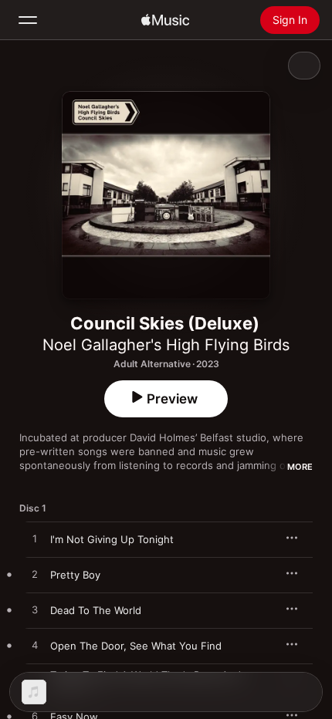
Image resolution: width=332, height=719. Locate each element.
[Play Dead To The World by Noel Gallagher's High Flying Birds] (34, 610)
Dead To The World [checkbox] (95, 610)
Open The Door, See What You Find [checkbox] (136, 646)
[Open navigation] (28, 20)
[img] (165, 20)
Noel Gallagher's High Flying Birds (166, 345)
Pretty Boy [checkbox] (75, 575)
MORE (300, 466)
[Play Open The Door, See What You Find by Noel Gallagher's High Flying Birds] (34, 646)
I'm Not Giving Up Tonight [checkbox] (112, 539)
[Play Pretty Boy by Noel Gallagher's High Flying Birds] (34, 575)
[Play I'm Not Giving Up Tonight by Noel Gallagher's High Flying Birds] (34, 539)
